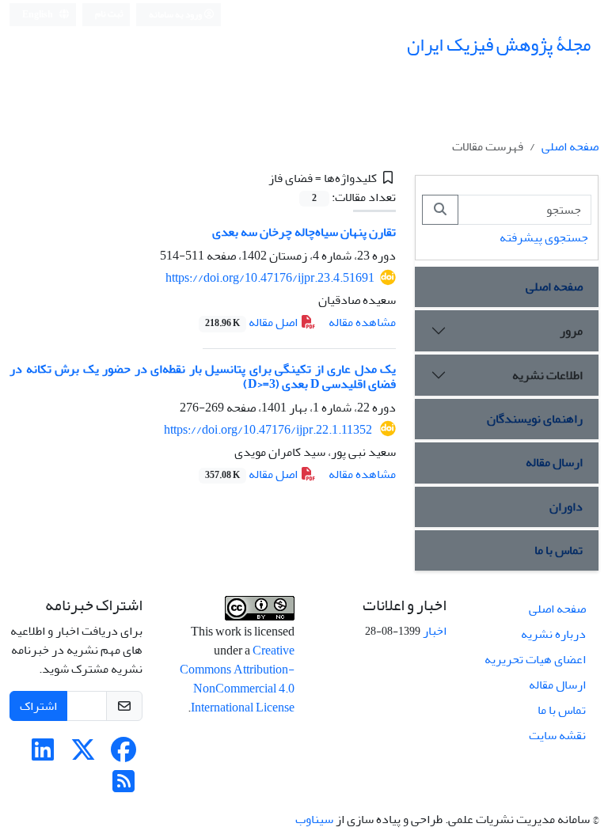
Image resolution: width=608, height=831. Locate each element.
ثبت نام (109, 14)
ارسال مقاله (554, 462)
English (38, 15)
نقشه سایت (557, 735)
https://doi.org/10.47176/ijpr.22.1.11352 (269, 430)
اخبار (434, 631)
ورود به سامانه (176, 15)
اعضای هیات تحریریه (535, 659)
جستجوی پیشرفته (544, 237)
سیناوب (314, 819)
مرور (571, 331)
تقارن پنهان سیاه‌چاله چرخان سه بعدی (304, 232)
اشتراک (38, 706)
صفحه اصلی (570, 146)
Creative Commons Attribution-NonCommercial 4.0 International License (237, 679)
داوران (566, 506)
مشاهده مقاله (362, 322)
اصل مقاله (252, 322)
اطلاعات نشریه (547, 375)
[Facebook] (123, 755)
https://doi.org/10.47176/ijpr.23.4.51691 (269, 278)
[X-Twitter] (83, 755)
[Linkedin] (43, 755)
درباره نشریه (553, 634)
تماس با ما (558, 550)
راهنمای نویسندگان (535, 419)
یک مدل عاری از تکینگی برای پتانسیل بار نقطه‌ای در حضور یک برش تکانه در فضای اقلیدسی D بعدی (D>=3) (203, 376)
